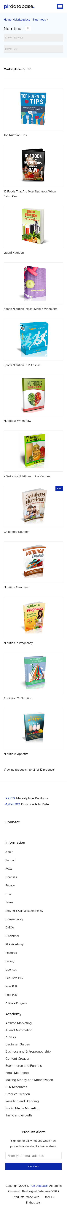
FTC (8, 894)
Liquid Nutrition (14, 252)
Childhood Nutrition (16, 532)
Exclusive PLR (14, 978)
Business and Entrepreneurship (28, 1052)
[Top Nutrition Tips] (33, 126)
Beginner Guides (17, 1044)
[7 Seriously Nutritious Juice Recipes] (33, 467)
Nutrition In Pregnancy (18, 643)
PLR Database (19, 6)
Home (8, 19)
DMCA (9, 927)
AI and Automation (18, 1030)
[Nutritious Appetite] (33, 745)
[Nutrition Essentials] (33, 578)
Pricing (9, 961)
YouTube (35, 831)
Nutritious (39, 19)
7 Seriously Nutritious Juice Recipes (27, 476)
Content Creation (17, 1059)
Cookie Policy (14, 919)
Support (10, 860)
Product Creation (17, 1094)
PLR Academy (14, 944)
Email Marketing (17, 1073)
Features (11, 953)
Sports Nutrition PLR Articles (22, 365)
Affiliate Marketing (18, 1023)
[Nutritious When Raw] (33, 411)
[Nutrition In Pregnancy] (33, 634)
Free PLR (11, 995)
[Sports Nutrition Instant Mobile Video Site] (33, 299)
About (9, 852)
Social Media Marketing (22, 1108)
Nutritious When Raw (17, 421)
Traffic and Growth (18, 1115)
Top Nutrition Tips (15, 135)
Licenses (11, 877)
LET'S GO (33, 1166)
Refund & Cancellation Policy (24, 911)
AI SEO (10, 1037)
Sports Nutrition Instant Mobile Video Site (31, 309)
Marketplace (22, 19)
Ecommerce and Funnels (23, 1066)
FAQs (8, 869)
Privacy (10, 885)
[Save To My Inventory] (57, 124)
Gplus (26, 831)
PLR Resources (16, 1087)
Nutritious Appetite (16, 754)
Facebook (8, 831)
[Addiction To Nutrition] (33, 689)
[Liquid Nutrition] (33, 243)
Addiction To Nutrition (18, 698)
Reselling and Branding (22, 1101)
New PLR (11, 986)
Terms (9, 902)
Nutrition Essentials (16, 587)
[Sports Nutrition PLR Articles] (33, 356)
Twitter (17, 831)
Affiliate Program (16, 1003)
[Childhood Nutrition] (33, 522)
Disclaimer (12, 936)
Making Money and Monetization (29, 1080)
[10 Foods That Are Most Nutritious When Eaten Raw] (33, 182)
